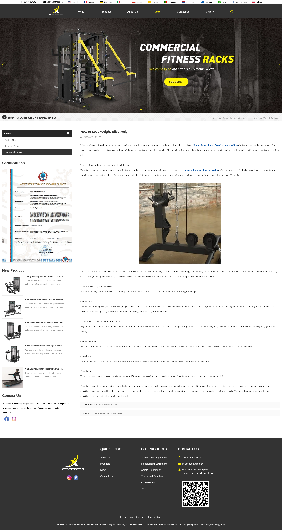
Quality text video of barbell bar (144, 517)
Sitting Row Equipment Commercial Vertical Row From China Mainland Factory (45, 276)
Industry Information (238, 118)
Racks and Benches (152, 476)
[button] (138, 109)
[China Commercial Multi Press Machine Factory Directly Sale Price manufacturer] (12, 308)
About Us (132, 11)
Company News (11, 146)
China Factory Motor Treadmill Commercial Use (45, 369)
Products (106, 11)
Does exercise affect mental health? (108, 413)
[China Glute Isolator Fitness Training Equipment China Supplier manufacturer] (12, 354)
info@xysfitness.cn (54, 2)
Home (81, 11)
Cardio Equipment (151, 470)
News (157, 11)
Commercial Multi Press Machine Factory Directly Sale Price (45, 300)
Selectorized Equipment (154, 463)
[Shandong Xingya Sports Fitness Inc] (55, 11)
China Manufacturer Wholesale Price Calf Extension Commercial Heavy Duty (45, 323)
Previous (3, 207)
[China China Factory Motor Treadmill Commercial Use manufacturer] (12, 377)
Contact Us (183, 11)
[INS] (14, 418)
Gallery (210, 11)
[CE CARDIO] (37, 215)
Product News (10, 140)
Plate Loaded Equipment (154, 457)
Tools (144, 488)
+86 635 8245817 (30, 2)
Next (70, 207)
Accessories (148, 482)
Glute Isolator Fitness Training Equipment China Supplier (45, 346)
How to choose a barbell (108, 405)
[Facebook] (6, 418)
